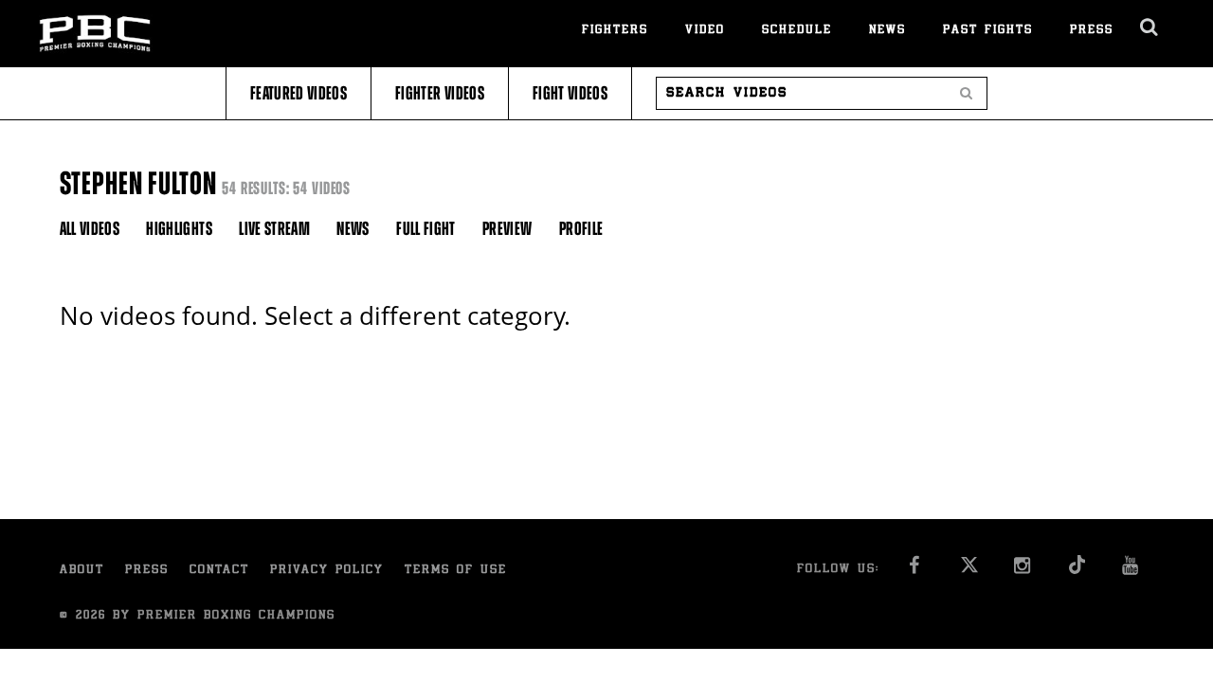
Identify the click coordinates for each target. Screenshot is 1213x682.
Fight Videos (570, 93)
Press (1091, 31)
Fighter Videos (439, 93)
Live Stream (274, 229)
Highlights (179, 229)
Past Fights (988, 31)
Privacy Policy (327, 571)
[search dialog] (1150, 27)
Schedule (797, 31)
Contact (219, 571)
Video (705, 31)
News (887, 31)
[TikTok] (1078, 570)
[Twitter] (970, 570)
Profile (581, 229)
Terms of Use (456, 571)
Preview (507, 229)
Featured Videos (298, 93)
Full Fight (426, 229)
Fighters (615, 31)
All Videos (90, 229)
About (82, 571)
